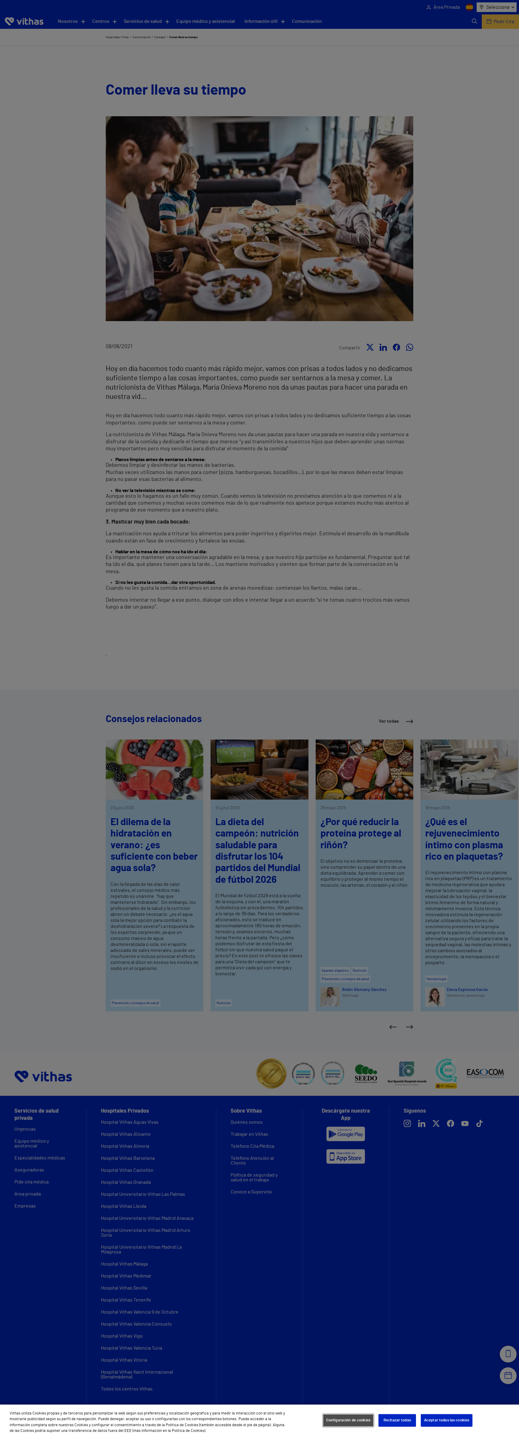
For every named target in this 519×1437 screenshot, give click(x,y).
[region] (259, 1421)
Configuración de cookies (348, 1420)
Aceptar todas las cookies (446, 1420)
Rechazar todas (397, 1420)
